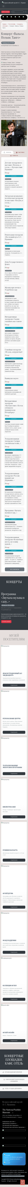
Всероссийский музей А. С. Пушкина (14, 1117)
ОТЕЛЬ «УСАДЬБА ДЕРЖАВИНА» (13, 1088)
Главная (4, 24)
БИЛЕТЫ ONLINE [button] (5, 12)
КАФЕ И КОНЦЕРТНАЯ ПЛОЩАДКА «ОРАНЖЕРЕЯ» (14, 1080)
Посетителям (11, 24)
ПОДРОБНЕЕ (14, 685)
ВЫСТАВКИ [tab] (20, 152)
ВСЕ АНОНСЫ (14, 569)
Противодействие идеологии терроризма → (14, 1127)
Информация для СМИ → (9, 1121)
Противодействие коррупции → (10, 1125)
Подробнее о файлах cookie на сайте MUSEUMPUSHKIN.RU (13, 1176)
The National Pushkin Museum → (11, 1111)
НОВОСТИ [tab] (14, 155)
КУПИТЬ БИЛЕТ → (14, 209)
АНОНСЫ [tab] (8, 152)
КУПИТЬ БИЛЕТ (6, 621)
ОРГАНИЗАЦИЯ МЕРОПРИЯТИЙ (13, 1072)
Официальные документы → (9, 1123)
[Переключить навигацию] (3, 6)
